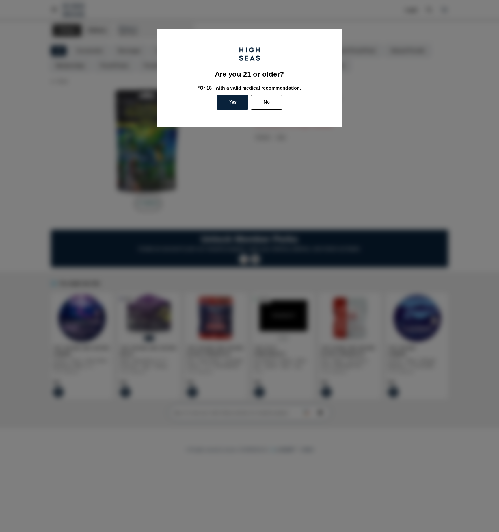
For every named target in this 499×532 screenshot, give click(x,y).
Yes (233, 102)
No (267, 102)
